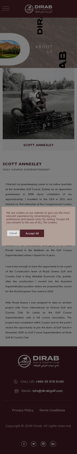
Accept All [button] (32, 233)
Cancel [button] (13, 233)
